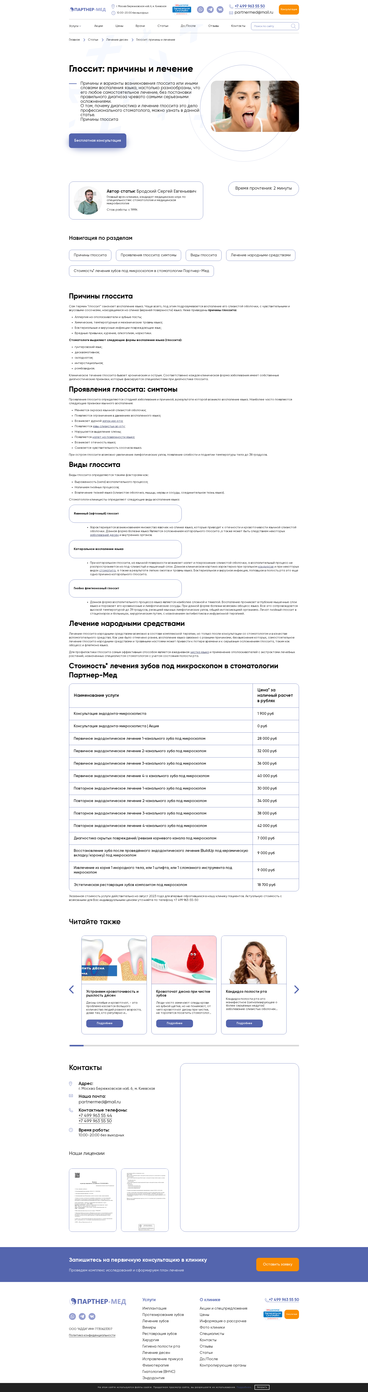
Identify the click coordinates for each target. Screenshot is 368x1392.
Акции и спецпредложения (223, 1308)
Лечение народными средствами (261, 255)
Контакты (238, 26)
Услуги (73, 26)
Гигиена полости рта (161, 1346)
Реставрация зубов (159, 1334)
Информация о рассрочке (223, 1321)
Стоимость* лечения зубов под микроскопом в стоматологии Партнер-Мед (141, 271)
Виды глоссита (204, 255)
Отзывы (213, 26)
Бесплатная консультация (97, 140)
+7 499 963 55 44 (95, 1115)
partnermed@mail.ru (254, 13)
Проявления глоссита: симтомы (148, 255)
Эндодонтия (153, 1378)
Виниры (149, 1327)
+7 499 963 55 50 (250, 6)
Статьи (163, 26)
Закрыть (262, 1387)
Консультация (289, 9)
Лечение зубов (155, 1321)
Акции (98, 26)
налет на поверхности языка (113, 437)
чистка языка (199, 652)
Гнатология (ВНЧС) (158, 1372)
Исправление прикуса (162, 1359)
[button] (71, 989)
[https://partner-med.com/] (87, 9)
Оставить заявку (277, 1264)
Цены (119, 26)
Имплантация (154, 1308)
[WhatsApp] (200, 9)
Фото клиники (212, 1327)
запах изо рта (112, 421)
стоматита (107, 570)
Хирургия (150, 1340)
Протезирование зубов (163, 1315)
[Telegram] (210, 9)
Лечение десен (156, 1353)
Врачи (140, 26)
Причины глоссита (90, 255)
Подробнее (105, 1023)
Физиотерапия (155, 1365)
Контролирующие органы (223, 1365)
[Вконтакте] (220, 9)
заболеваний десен (104, 535)
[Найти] (293, 26)
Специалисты (212, 1334)
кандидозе (266, 566)
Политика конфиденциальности (92, 1335)
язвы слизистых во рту (109, 426)
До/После (188, 26)
